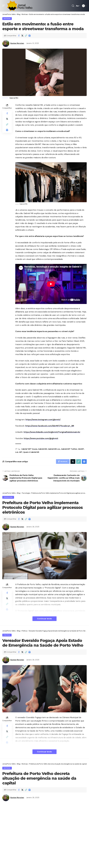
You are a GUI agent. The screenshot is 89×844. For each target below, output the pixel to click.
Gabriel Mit (42, 449)
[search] (73, 6)
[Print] (29, 35)
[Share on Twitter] (22, 35)
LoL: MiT (18, 452)
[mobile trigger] (4, 6)
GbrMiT (81, 449)
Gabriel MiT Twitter (69, 449)
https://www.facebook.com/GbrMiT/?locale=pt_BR (49, 426)
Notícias (7, 18)
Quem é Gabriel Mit (31, 452)
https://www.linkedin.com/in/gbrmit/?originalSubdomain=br (52, 432)
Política (7, 635)
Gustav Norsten (17, 43)
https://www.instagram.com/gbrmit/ (42, 419)
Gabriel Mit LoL (54, 449)
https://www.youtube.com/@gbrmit (41, 438)
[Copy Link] (26, 35)
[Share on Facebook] (18, 35)
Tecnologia (8, 497)
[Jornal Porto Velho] (19, 6)
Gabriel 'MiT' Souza (29, 449)
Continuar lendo (44, 618)
